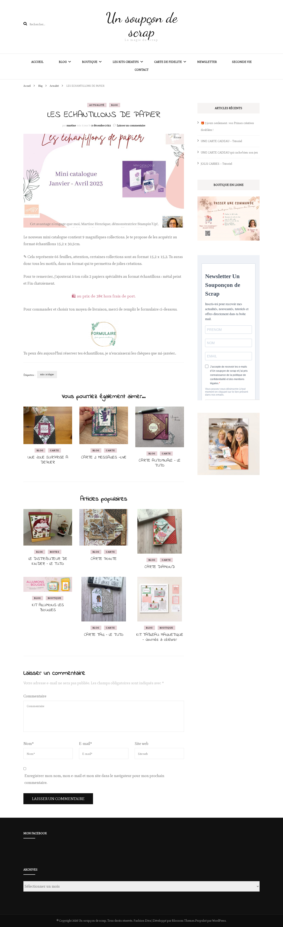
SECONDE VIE (242, 62)
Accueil (37, 62)
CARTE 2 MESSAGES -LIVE (103, 457)
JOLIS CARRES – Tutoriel (216, 164)
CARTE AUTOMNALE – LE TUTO (159, 463)
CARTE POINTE (104, 559)
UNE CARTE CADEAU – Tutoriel (221, 141)
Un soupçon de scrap (141, 24)
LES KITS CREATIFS (126, 62)
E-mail (85, 743)
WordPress (219, 920)
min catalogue (47, 374)
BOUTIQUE (89, 62)
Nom (28, 743)
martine (71, 125)
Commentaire (34, 696)
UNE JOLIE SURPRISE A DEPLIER (47, 459)
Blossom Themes (183, 920)
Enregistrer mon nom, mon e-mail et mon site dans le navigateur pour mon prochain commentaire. (94, 779)
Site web (141, 743)
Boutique (54, 598)
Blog (63, 62)
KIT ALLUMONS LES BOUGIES (48, 607)
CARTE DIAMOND (160, 567)
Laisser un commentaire (131, 125)
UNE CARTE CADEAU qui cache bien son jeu (229, 152)
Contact (142, 70)
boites (54, 551)
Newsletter (207, 62)
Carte (54, 450)
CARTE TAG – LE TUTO (103, 635)
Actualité (96, 105)
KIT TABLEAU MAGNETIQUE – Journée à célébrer (159, 637)
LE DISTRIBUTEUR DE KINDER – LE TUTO (48, 561)
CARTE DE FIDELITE (168, 62)
